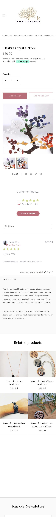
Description (9, 279)
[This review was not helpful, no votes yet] (50, 272)
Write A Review (28, 213)
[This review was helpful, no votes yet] (45, 272)
